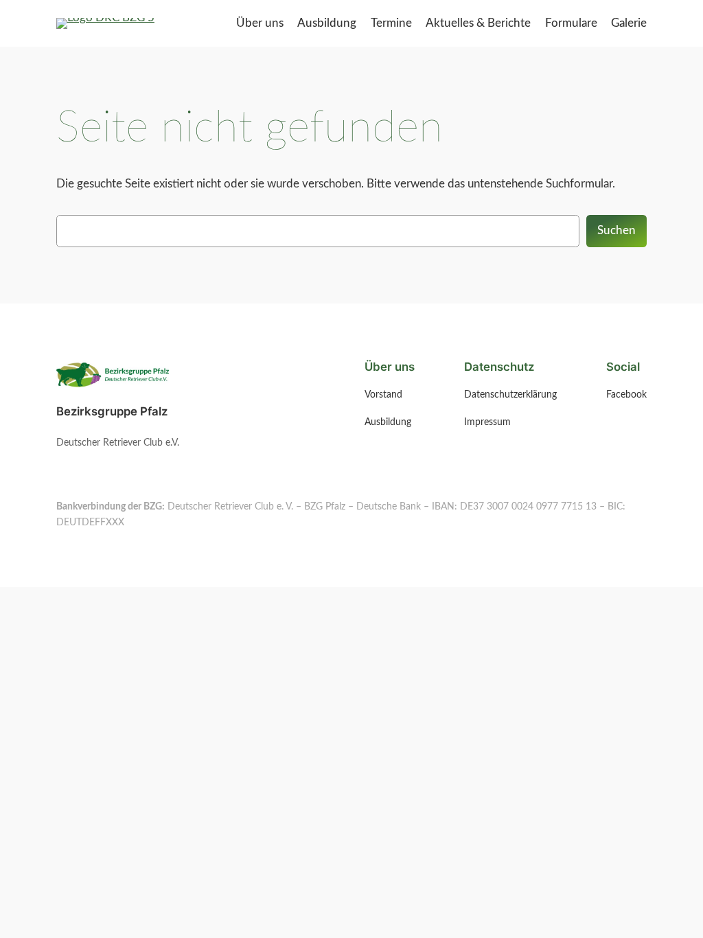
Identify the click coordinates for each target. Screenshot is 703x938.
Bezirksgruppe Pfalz (112, 411)
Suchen (616, 230)
